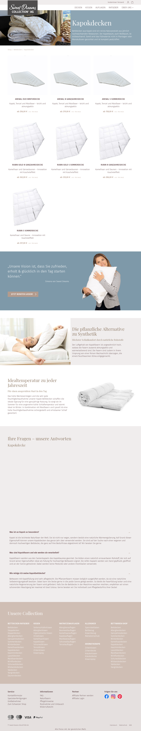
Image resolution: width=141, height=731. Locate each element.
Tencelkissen (39, 647)
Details (26, 115)
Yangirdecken (14, 673)
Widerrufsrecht (46, 707)
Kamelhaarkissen (41, 639)
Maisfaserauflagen (67, 639)
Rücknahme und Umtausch (52, 704)
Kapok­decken (29, 50)
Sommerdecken (14, 642)
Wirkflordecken (14, 661)
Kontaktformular (15, 695)
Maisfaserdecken (15, 658)
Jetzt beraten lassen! (22, 294)
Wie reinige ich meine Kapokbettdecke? (27, 573)
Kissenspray (38, 653)
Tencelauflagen (66, 644)
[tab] (70, 532)
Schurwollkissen (40, 644)
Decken (78, 7)
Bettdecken (13, 627)
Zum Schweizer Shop (17, 704)
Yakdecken (12, 670)
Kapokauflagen (65, 636)
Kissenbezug (90, 633)
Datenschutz (123, 725)
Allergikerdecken (15, 636)
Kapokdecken (14, 650)
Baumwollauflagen (67, 630)
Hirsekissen (38, 636)
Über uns (127, 7)
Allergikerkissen (40, 630)
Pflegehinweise (47, 701)
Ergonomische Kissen (42, 633)
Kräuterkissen (91, 653)
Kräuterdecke (91, 656)
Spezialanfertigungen (17, 698)
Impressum (113, 725)
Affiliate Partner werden (82, 695)
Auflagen (100, 7)
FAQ (41, 695)
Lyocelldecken (14, 656)
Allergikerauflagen (67, 627)
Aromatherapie (92, 644)
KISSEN (36, 623)
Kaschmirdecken (15, 653)
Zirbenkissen (39, 650)
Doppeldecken (14, 633)
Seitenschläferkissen (42, 627)
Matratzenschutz (92, 636)
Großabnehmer (14, 701)
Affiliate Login (78, 698)
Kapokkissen (39, 642)
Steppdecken (13, 630)
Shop (10, 50)
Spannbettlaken (92, 627)
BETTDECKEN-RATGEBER (18, 623)
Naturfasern (45, 698)
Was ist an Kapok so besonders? (24, 532)
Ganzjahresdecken (16, 639)
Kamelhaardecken (16, 647)
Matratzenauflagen (69, 623)
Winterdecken (14, 644)
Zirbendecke (90, 650)
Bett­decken (18, 50)
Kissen (88, 7)
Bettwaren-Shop (119, 623)
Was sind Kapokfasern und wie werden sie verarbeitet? (34, 552)
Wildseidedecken (15, 667)
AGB (130, 725)
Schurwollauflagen (67, 642)
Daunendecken (14, 675)
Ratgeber (113, 7)
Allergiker (90, 623)
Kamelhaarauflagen (68, 633)
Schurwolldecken (15, 664)
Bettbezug (89, 630)
